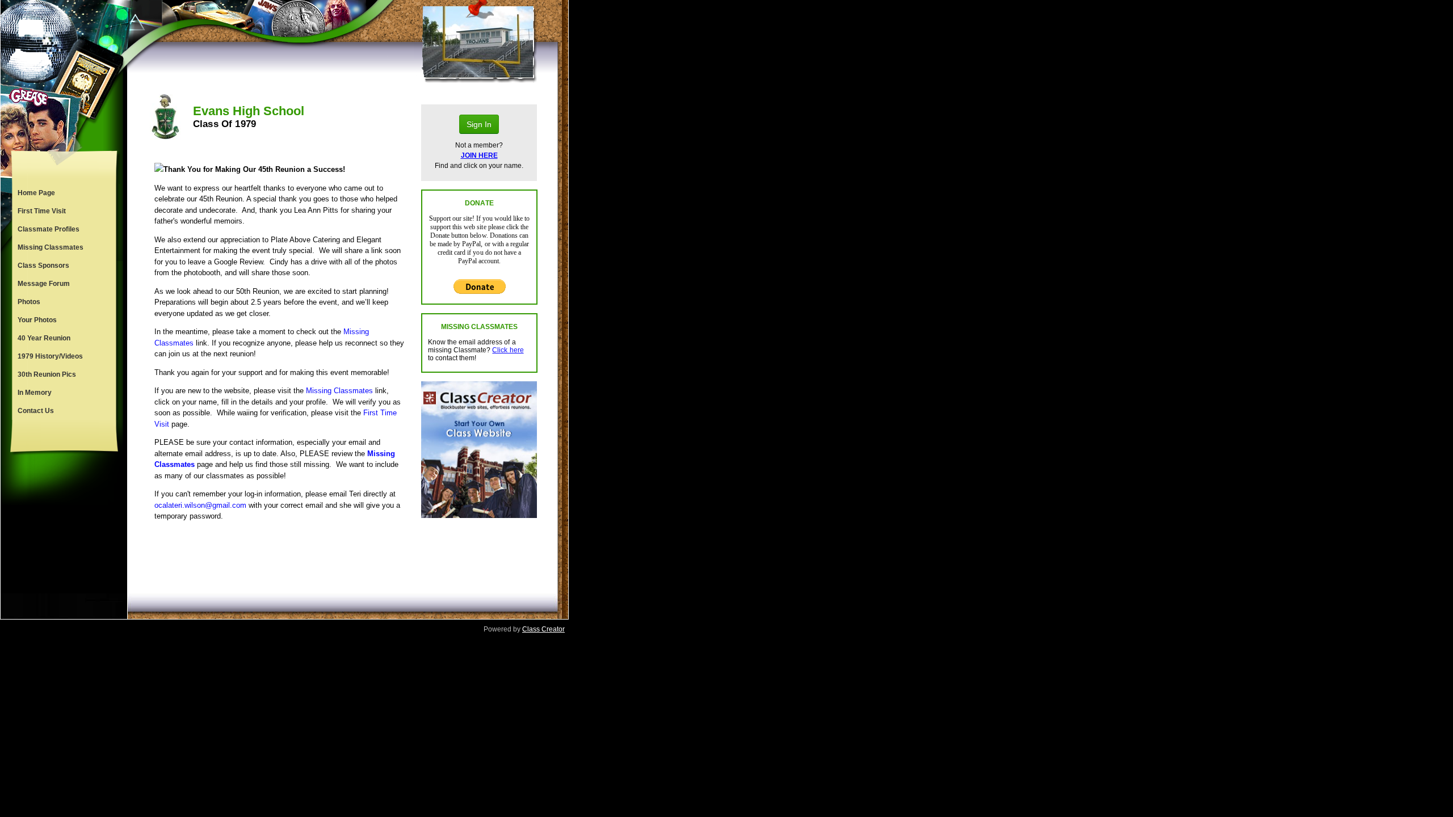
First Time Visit (42, 211)
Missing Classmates (50, 247)
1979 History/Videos (50, 356)
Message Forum (44, 284)
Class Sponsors (43, 265)
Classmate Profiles (48, 229)
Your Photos (37, 320)
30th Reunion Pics (47, 374)
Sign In (479, 124)
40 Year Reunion (44, 338)
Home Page (36, 193)
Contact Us (36, 411)
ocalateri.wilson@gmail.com (200, 505)
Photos (29, 302)
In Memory (35, 393)
